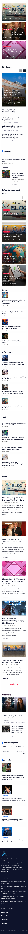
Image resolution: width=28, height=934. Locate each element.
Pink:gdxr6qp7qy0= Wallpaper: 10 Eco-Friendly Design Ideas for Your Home (13, 52)
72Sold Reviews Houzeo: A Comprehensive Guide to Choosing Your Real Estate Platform (13, 463)
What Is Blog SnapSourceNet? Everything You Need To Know (13, 14)
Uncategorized (7, 29)
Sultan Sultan (7, 130)
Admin (6, 56)
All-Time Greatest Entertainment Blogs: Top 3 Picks (12, 119)
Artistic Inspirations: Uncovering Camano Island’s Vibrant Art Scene (13, 127)
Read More (5, 167)
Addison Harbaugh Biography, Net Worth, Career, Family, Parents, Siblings (13, 718)
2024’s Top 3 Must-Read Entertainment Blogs (9, 111)
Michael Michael (7, 114)
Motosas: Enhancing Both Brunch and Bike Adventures (18, 175)
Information (7, 8)
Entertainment (7, 46)
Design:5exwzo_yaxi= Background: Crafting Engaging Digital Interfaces (13, 621)
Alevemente (14, 930)
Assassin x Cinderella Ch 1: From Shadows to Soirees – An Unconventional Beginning (12, 136)
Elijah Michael (8, 18)
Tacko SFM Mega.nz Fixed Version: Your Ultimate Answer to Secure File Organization (14, 301)
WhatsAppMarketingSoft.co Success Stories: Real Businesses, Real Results (13, 278)
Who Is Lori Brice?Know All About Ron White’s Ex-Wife (13, 34)
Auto (4, 157)
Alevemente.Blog (15, 859)
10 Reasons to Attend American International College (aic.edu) (12, 92)
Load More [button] (14, 684)
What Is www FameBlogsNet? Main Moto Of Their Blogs (12, 236)
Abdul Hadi (8, 97)
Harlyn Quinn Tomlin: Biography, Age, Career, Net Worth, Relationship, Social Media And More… (13, 777)
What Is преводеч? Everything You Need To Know (13, 257)
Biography (5, 773)
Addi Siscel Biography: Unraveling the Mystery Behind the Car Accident (12, 699)
